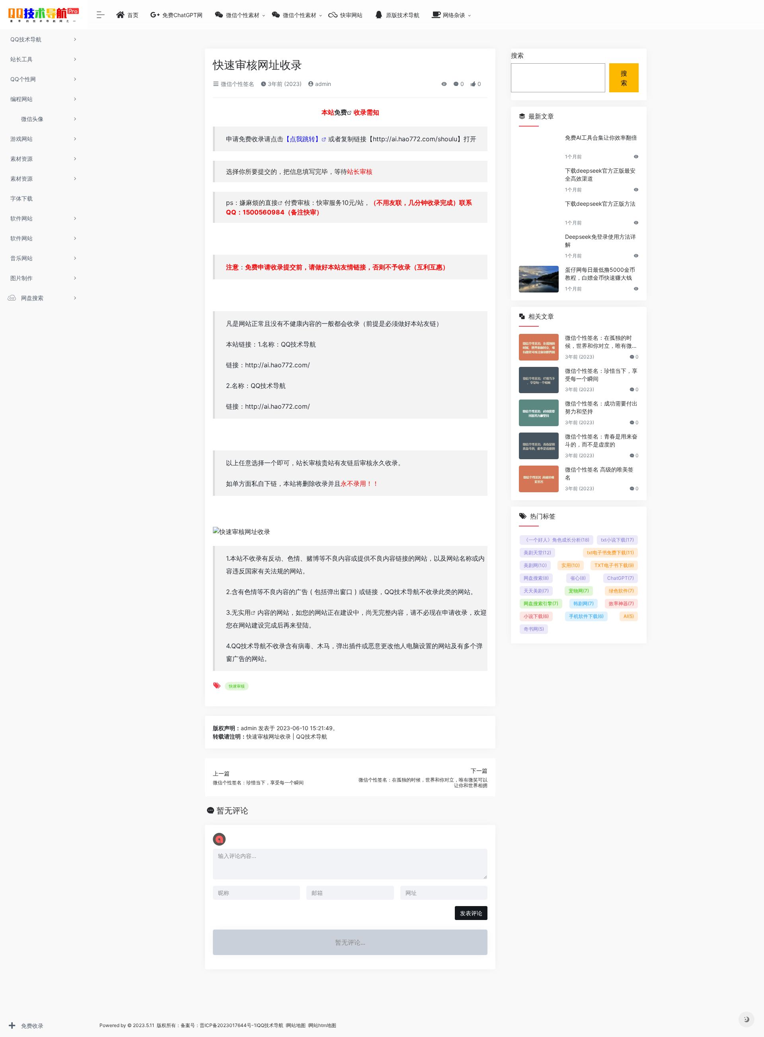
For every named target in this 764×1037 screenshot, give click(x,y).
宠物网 (579, 591)
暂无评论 (232, 810)
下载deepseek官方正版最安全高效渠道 (600, 174)
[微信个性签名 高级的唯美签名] (539, 479)
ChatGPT (620, 578)
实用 (244, 612)
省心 (578, 578)
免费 (340, 112)
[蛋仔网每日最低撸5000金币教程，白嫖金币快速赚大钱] (539, 279)
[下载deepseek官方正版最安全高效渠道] (539, 180)
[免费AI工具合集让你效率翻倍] (539, 147)
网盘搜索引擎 (541, 603)
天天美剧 (536, 591)
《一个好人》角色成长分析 (556, 540)
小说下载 (536, 616)
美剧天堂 (537, 553)
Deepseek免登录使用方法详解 (600, 240)
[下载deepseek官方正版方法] (539, 213)
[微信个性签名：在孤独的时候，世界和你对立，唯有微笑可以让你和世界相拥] (539, 347)
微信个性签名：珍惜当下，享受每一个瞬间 (601, 374)
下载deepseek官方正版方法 (600, 203)
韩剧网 (583, 603)
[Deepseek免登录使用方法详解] (539, 246)
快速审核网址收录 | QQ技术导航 (286, 736)
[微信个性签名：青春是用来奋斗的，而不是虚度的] (539, 446)
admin (322, 83)
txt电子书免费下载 (610, 553)
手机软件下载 (586, 616)
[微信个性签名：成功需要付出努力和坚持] (539, 413)
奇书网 (534, 629)
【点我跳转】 (302, 139)
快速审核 (237, 686)
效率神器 (621, 603)
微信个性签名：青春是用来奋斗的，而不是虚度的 (601, 440)
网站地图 (296, 1025)
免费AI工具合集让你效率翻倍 (601, 137)
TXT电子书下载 (614, 565)
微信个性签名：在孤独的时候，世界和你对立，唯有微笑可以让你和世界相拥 (601, 342)
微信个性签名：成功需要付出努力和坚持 (601, 407)
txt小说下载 (617, 540)
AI (629, 616)
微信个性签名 (236, 83)
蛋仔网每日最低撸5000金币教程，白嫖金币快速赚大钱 (600, 273)
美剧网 (535, 565)
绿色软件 (621, 591)
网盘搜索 (536, 578)
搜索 (517, 55)
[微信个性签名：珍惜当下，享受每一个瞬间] (539, 380)
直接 (271, 203)
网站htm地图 (322, 1025)
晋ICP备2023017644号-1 (228, 1025)
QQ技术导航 (270, 1025)
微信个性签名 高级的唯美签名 (599, 473)
